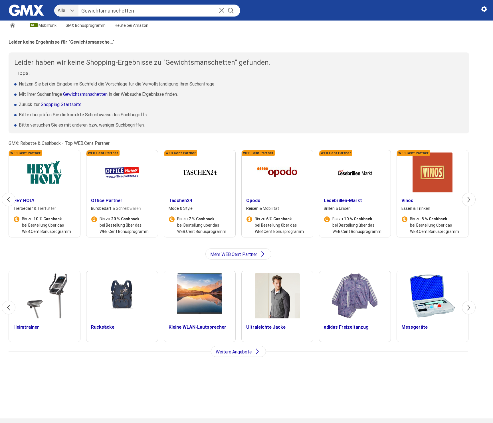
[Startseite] (15, 25)
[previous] (8, 199)
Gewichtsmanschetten (85, 94)
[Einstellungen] (484, 10)
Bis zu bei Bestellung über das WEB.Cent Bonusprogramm (46, 225)
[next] (469, 199)
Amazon (131, 25)
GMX (86, 25)
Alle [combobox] (61, 10)
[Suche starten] (231, 10)
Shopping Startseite (61, 104)
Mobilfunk (47, 25)
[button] (222, 10)
